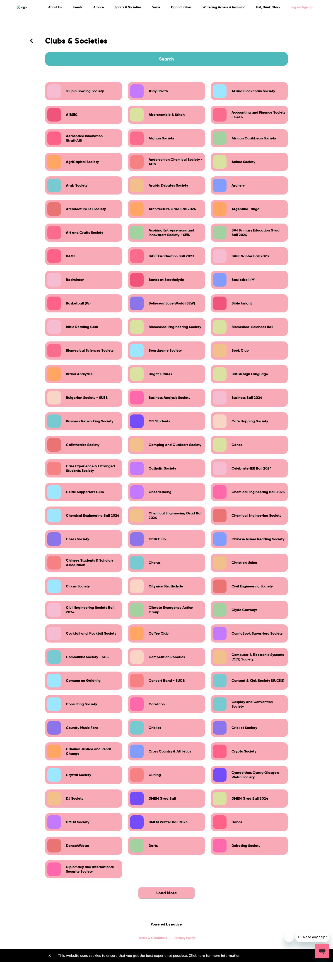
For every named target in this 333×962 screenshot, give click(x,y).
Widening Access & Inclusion (224, 7)
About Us (55, 7)
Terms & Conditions (152, 938)
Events (77, 7)
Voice (156, 7)
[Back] (31, 40)
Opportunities (181, 7)
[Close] (49, 955)
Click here (197, 955)
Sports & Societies (128, 7)
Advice (98, 7)
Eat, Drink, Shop (268, 7)
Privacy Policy (184, 938)
